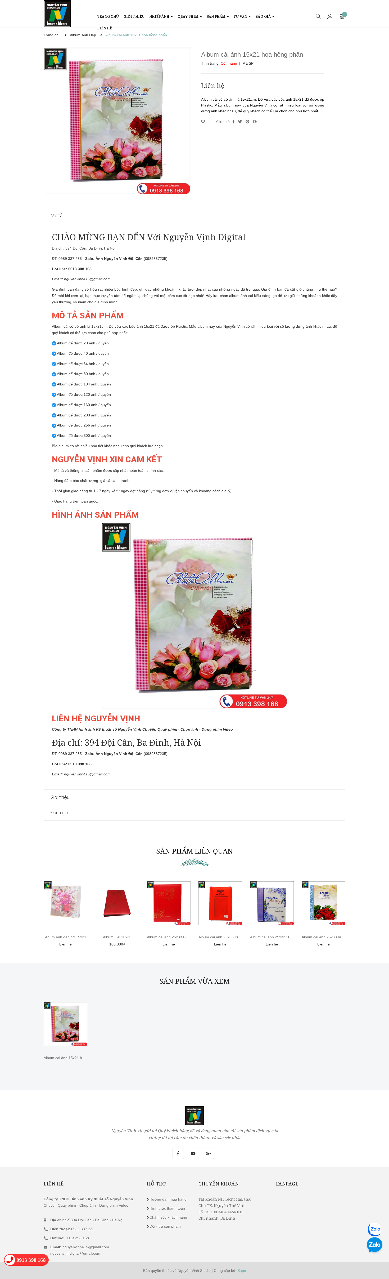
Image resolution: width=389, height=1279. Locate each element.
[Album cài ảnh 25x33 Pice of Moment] (220, 903)
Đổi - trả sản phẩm (165, 1226)
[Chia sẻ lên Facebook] (234, 121)
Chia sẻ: (223, 121)
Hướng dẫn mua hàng (168, 1199)
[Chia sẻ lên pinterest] (248, 121)
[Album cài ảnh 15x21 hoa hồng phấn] (65, 1024)
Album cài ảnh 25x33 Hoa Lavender (280, 937)
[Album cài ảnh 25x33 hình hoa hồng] (323, 903)
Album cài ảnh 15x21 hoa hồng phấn (74, 1058)
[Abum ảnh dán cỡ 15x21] (65, 903)
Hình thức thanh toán (167, 1208)
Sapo (241, 1270)
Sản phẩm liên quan (194, 851)
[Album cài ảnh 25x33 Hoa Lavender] (272, 903)
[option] (117, 120)
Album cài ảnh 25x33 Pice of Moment (229, 937)
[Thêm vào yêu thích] (203, 121)
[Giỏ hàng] (342, 16)
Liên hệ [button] (54, 1183)
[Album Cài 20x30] (117, 903)
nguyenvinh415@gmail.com (85, 1247)
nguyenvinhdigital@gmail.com (75, 1253)
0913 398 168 (69, 1238)
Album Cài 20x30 (117, 937)
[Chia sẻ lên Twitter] (240, 121)
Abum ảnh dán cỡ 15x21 (65, 937)
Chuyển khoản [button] (218, 1183)
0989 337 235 (72, 1229)
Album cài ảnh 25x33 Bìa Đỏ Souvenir (178, 937)
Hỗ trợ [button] (156, 1183)
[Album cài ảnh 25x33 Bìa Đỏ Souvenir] (169, 903)
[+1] (254, 121)
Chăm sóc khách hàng (168, 1217)
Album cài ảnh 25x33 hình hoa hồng (332, 937)
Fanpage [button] (287, 1183)
